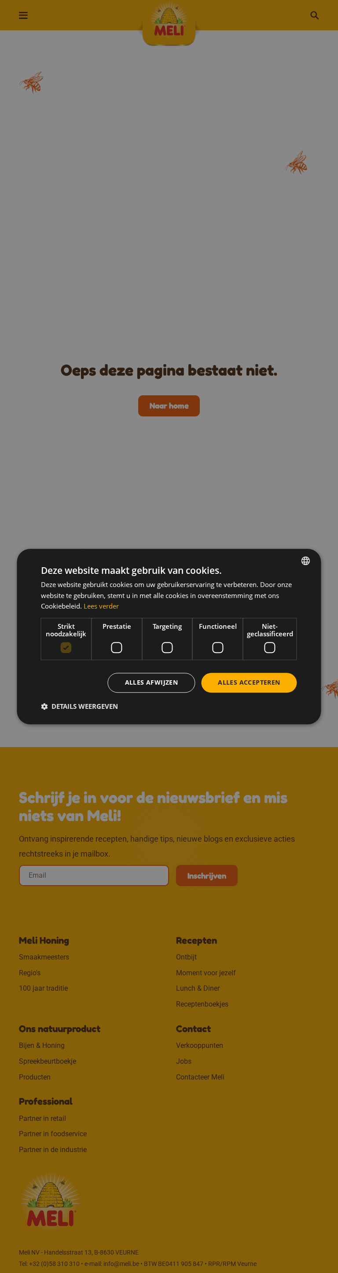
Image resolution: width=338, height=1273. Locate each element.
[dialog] (169, 636)
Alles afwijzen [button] (151, 682)
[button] (79, 706)
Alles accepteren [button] (249, 682)
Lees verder (101, 606)
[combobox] (305, 560)
